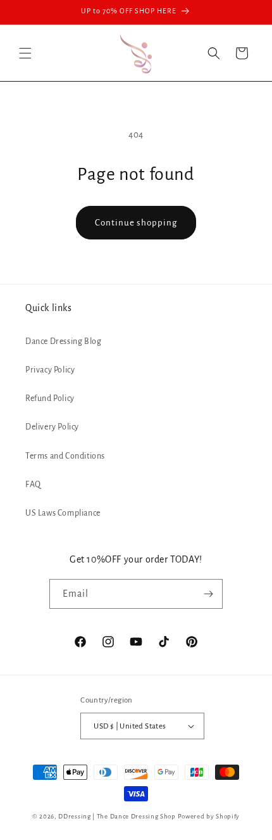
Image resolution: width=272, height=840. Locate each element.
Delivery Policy (52, 427)
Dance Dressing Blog (63, 341)
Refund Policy (50, 398)
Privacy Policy (50, 370)
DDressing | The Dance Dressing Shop (117, 816)
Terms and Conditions (65, 456)
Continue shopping (136, 222)
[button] (25, 53)
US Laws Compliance (63, 513)
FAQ (33, 484)
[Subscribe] (208, 594)
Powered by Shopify (209, 816)
